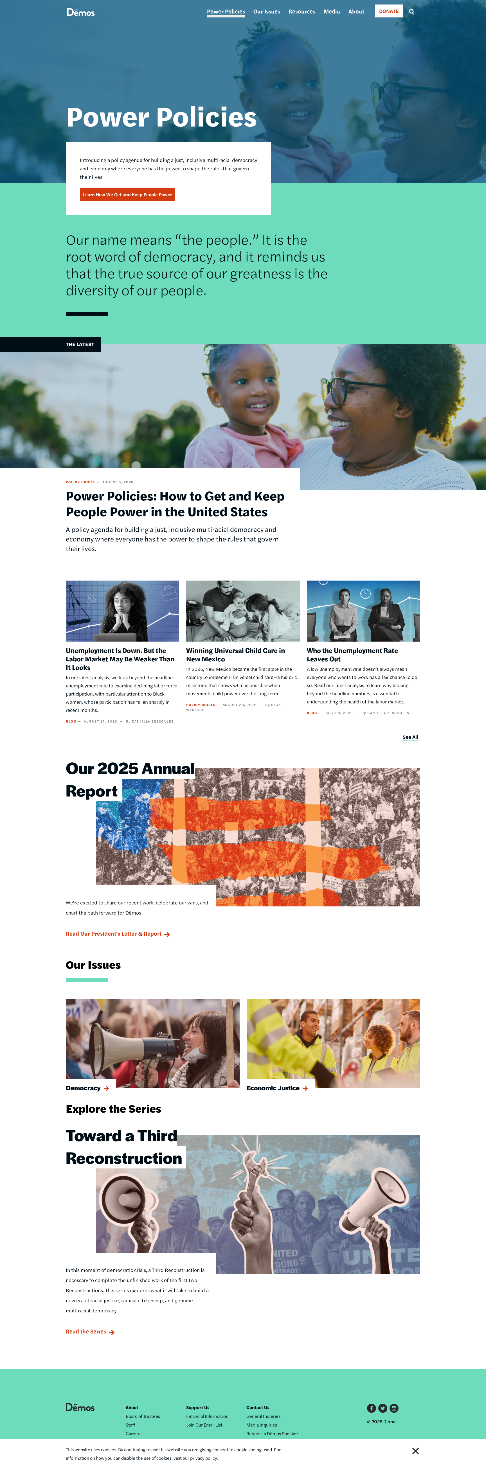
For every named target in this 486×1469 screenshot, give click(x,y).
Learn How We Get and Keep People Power (127, 194)
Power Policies (226, 11)
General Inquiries (263, 1416)
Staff (130, 1424)
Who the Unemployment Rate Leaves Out (352, 654)
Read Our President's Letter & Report (113, 933)
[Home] (81, 18)
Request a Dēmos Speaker (272, 1433)
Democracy (83, 1087)
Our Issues (266, 11)
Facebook (371, 1408)
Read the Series (86, 1331)
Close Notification (408, 1454)
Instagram (394, 1408)
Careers (133, 1433)
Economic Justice (273, 1087)
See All (410, 736)
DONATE (389, 10)
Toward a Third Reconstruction (124, 1145)
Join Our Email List (204, 1424)
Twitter (382, 1408)
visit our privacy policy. (196, 1458)
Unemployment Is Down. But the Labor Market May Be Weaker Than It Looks (120, 658)
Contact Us (257, 1407)
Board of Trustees (143, 1416)
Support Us (198, 1407)
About (356, 11)
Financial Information (207, 1416)
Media (332, 11)
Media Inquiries (261, 1424)
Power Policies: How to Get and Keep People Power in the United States (175, 503)
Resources (302, 11)
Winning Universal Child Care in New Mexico (235, 654)
